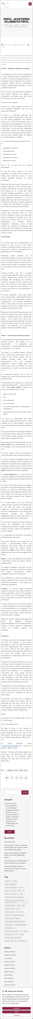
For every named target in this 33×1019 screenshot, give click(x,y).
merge (17, 912)
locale (18, 909)
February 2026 (8, 952)
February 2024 (8, 985)
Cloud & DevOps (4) (12, 814)
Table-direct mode (10, 934)
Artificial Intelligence (10, 884)
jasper (23, 905)
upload (7, 937)
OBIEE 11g (7, 915)
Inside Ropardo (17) (12, 823)
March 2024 (8, 982)
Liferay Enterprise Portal (19, 245)
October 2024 (8, 968)
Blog (11, 25)
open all (7, 803)
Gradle (19, 890)
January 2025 (8, 965)
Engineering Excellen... (13, 810)
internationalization (10, 905)
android (15, 881)
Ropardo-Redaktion (20, 45)
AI (10, 881)
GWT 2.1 (7, 894)
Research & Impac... (12, 819)
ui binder (21, 934)
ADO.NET (7, 881)
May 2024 (7, 975)
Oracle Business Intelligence (12, 918)
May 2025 (7, 958)
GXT (18, 894)
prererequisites (9, 928)
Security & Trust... (11, 812)
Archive (17, 25)
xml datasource (22, 941)
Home (6, 25)
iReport (18, 905)
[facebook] (11, 778)
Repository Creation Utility (12, 931)
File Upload (13, 890)
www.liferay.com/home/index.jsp (11, 746)
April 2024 (7, 978)
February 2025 (8, 962)
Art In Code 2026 (9, 842)
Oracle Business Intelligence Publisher (15, 921)
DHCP (22, 887)
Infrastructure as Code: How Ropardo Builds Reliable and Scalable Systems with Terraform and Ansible (16, 847)
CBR (19, 887)
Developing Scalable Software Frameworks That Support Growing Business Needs (15, 868)
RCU (15, 928)
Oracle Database (9, 925)
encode (7, 890)
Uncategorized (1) (11, 806)
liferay (21, 770)
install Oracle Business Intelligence (14, 897)
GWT (23, 890)
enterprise (10, 770)
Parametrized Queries (20, 925)
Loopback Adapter (9, 912)
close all (13, 803)
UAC (17, 934)
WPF (16, 941)
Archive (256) (10, 826)
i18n (21, 894)
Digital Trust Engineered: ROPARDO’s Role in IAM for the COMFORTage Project (15, 855)
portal (25, 770)
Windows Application (15, 937)
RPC (20, 931)
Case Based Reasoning (11, 887)
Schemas (25, 931)
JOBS (9, 832)
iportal (16, 770)
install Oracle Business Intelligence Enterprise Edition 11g (14, 901)
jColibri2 (7, 909)
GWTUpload (13, 894)
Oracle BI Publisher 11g (18, 915)
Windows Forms (9, 941)
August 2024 (8, 972)
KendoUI (13, 909)
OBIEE (22, 912)
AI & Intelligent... (11, 808)
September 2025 (9, 955)
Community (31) (10, 821)
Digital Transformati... (13, 817)
